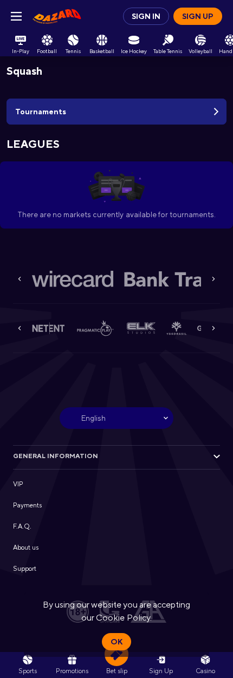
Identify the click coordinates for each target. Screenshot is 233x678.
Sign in (146, 16)
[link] (57, 16)
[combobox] (116, 418)
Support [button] (24, 568)
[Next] (213, 278)
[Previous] (19, 278)
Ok (116, 641)
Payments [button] (27, 505)
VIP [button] (18, 484)
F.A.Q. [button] (22, 526)
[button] (72, 279)
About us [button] (25, 547)
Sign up (197, 16)
